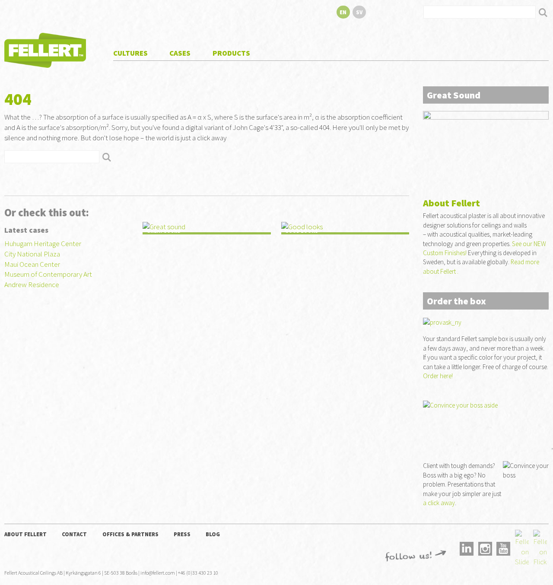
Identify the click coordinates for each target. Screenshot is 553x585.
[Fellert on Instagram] (485, 548)
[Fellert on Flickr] (540, 548)
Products (231, 53)
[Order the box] (486, 146)
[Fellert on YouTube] (503, 548)
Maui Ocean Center (32, 264)
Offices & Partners (130, 534)
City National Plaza (32, 254)
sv (359, 12)
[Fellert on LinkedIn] (466, 548)
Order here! (438, 376)
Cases (180, 53)
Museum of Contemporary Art (48, 274)
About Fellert (25, 534)
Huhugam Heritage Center (42, 243)
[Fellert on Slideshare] (522, 548)
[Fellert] (45, 49)
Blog (213, 534)
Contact (74, 534)
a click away (439, 503)
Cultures (130, 53)
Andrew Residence (31, 284)
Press (182, 534)
